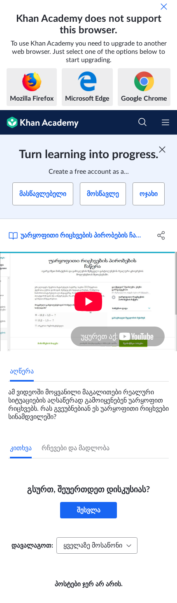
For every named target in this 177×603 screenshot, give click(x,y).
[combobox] (96, 545)
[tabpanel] (88, 401)
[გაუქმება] (163, 6)
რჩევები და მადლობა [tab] (75, 448)
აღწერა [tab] (22, 371)
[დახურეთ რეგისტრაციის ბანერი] (162, 149)
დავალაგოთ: (32, 545)
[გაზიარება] (161, 235)
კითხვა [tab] (21, 448)
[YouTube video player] (88, 301)
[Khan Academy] (39, 122)
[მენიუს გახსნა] (165, 122)
